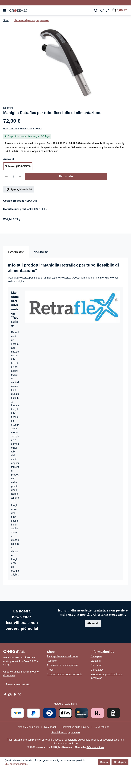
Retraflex (52, 660)
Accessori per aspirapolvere (62, 665)
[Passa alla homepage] (18, 10)
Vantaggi (96, 660)
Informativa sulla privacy (75, 727)
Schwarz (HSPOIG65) (18, 166)
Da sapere (96, 656)
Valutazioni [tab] (41, 252)
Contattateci (97, 669)
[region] (65, 62)
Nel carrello (66, 176)
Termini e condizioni (27, 727)
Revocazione (101, 727)
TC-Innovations (95, 747)
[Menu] (5, 10)
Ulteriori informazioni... (16, 764)
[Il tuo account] (108, 10)
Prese (50, 669)
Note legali (50, 727)
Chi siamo (96, 665)
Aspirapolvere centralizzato (62, 656)
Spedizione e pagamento (65, 732)
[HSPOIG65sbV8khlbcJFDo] (65, 62)
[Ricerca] (96, 10)
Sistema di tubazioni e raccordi (64, 674)
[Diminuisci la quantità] (6, 176)
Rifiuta (104, 762)
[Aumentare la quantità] (20, 176)
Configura (120, 762)
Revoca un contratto (18, 684)
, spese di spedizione (65, 739)
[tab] (16, 252)
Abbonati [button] (92, 623)
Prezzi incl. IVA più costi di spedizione (22, 128)
